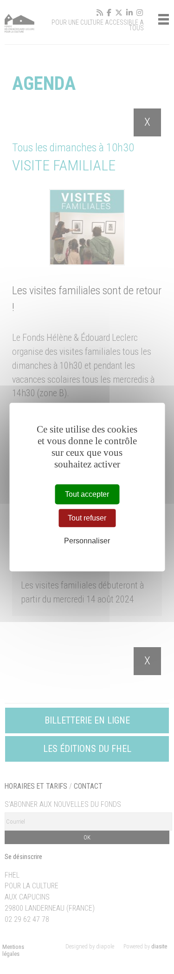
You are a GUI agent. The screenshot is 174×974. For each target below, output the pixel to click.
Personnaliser (87, 541)
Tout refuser (87, 518)
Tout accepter (87, 494)
